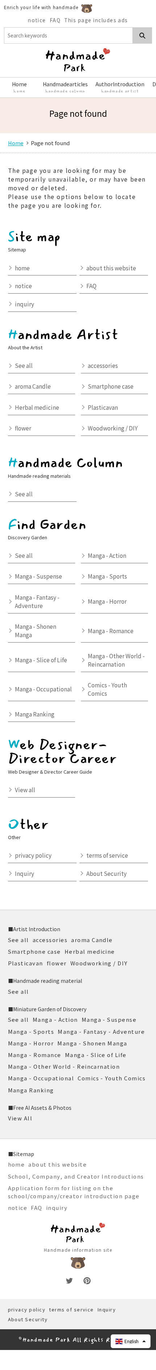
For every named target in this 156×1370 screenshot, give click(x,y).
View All (20, 1118)
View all (25, 790)
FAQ (55, 20)
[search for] (142, 35)
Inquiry (24, 873)
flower (23, 428)
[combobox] (68, 35)
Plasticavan (103, 407)
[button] (130, 1341)
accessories (103, 365)
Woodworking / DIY (113, 428)
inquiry (24, 304)
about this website (111, 268)
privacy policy (33, 855)
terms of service (107, 855)
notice (37, 20)
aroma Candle (33, 386)
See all (24, 365)
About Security (106, 873)
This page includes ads (96, 20)
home (22, 268)
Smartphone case (111, 386)
